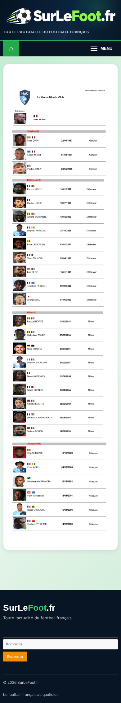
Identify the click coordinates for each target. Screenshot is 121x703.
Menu (106, 48)
